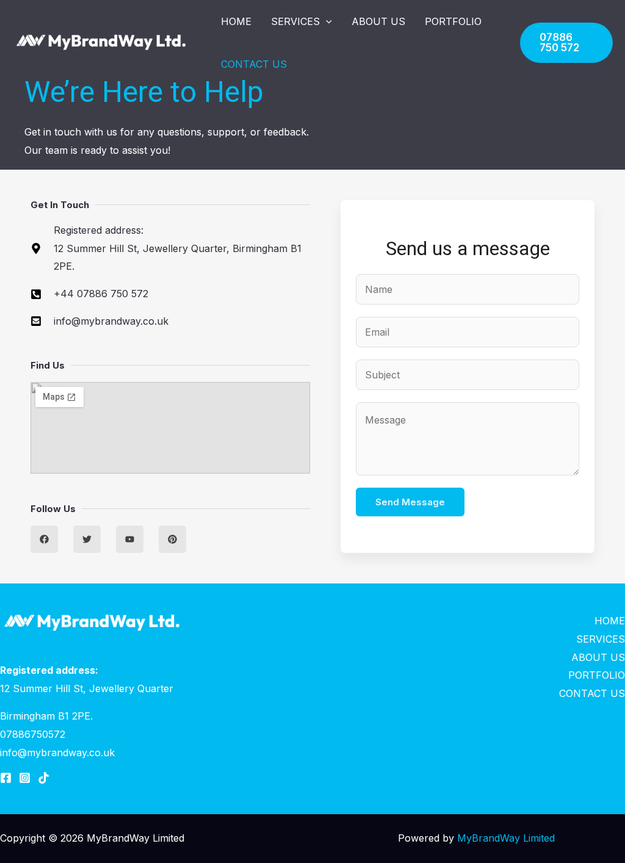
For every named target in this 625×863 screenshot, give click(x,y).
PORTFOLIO (453, 21)
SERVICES (295, 21)
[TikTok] (43, 778)
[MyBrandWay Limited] (100, 43)
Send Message (410, 502)
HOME (236, 21)
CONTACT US (254, 64)
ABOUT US (378, 21)
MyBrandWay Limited (506, 838)
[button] (326, 21)
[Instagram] (25, 778)
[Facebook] (6, 778)
